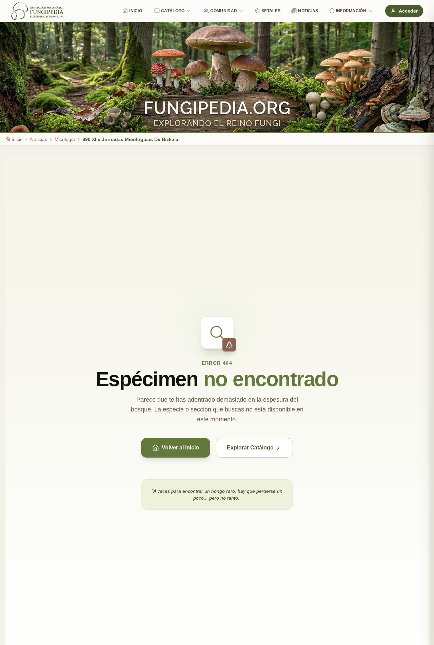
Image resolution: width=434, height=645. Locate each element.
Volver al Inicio (180, 447)
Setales (270, 10)
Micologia (65, 139)
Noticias (308, 10)
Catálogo (172, 10)
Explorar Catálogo (250, 447)
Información (351, 10)
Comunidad (223, 10)
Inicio (135, 10)
